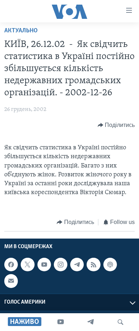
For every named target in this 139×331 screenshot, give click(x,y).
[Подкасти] (110, 264)
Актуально (21, 31)
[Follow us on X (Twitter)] (27, 264)
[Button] (116, 125)
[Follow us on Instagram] (60, 264)
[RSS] (93, 264)
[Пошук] (120, 322)
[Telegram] (90, 322)
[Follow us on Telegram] (77, 264)
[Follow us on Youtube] (44, 264)
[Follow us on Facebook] (11, 264)
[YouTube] (61, 322)
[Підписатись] (11, 281)
